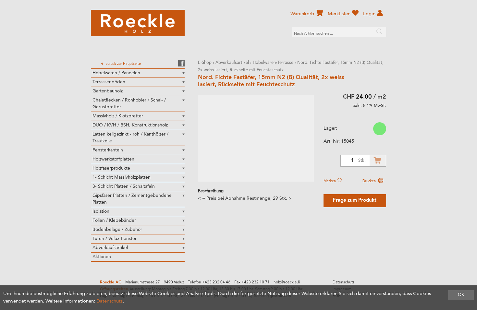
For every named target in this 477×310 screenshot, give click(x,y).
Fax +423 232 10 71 (252, 282)
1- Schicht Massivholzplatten (121, 177)
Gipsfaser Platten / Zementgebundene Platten (132, 199)
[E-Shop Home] (138, 23)
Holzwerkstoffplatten (113, 159)
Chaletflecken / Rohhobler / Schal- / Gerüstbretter (129, 103)
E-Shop (205, 63)
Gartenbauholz (107, 91)
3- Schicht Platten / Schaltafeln (123, 186)
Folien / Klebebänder (114, 220)
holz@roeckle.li (287, 282)
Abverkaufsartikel (110, 247)
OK (461, 295)
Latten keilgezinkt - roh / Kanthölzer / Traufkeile (130, 137)
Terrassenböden (108, 82)
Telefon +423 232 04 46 (209, 282)
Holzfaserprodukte (111, 168)
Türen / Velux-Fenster (114, 238)
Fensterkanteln (107, 150)
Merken (330, 181)
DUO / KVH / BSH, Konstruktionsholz (130, 125)
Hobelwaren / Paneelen (116, 73)
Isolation (100, 211)
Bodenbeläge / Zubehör (117, 229)
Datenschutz (343, 282)
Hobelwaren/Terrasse (273, 63)
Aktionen (101, 257)
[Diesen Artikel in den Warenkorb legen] (378, 160)
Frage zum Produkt (354, 200)
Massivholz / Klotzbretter (117, 116)
